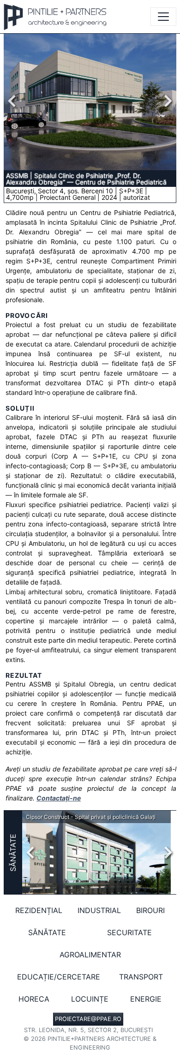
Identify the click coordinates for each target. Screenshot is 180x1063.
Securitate (129, 932)
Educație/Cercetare (58, 976)
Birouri (150, 910)
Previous (14, 101)
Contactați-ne (58, 798)
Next (166, 101)
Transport (141, 976)
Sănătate (13, 853)
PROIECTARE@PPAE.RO (88, 1018)
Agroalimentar (90, 954)
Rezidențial (38, 910)
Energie (146, 998)
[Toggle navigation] (163, 16)
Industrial (99, 910)
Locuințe (89, 998)
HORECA (33, 998)
